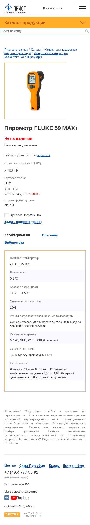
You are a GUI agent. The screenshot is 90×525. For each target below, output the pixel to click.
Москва (10, 465)
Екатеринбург (73, 465)
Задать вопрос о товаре (23, 221)
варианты (43, 155)
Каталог (36, 49)
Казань (54, 465)
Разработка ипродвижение (24, 514)
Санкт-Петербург (32, 465)
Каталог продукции (25, 22)
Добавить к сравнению (26, 215)
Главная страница (16, 49)
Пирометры (34, 57)
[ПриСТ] (15, 12)
